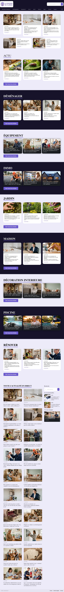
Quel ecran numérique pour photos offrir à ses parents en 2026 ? (31, 151)
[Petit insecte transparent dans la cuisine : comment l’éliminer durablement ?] (32, 19)
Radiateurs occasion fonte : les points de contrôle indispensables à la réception (12, 150)
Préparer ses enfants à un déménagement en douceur (29, 114)
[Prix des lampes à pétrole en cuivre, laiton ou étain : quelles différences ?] (12, 19)
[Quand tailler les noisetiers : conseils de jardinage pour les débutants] (12, 207)
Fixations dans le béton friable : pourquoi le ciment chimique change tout (51, 74)
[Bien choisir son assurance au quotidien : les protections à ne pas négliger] (52, 248)
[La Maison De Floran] (7, 4)
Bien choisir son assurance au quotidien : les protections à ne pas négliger (51, 257)
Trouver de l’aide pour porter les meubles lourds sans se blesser (11, 564)
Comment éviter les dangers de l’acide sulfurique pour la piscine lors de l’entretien (50, 327)
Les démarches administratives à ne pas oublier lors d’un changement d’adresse (12, 583)
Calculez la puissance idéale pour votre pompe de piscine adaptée (12, 328)
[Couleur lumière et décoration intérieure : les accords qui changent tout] (33, 475)
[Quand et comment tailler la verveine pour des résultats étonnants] (52, 207)
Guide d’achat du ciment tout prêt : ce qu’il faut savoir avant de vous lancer (52, 418)
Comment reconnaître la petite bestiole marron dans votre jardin (31, 73)
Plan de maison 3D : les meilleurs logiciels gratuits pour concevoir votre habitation (50, 183)
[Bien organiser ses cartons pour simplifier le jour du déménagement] (12, 105)
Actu (7, 56)
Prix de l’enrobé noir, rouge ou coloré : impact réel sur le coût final (12, 183)
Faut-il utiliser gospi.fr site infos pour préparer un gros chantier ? (52, 41)
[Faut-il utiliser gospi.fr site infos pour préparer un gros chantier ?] (39, 43)
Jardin (52, 402)
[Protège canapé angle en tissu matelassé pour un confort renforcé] (9, 43)
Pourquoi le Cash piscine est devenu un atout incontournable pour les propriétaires (32, 327)
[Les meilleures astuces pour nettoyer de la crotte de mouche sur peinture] (47, 397)
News (52, 395)
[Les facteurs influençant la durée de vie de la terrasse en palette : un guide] (47, 405)
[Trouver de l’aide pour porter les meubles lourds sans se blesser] (13, 554)
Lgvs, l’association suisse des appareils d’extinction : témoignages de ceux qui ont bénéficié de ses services (51, 149)
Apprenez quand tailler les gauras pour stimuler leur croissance (31, 216)
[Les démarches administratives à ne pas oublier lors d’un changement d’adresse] (13, 573)
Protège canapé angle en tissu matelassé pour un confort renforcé (23, 41)
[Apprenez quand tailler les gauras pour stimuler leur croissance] (32, 207)
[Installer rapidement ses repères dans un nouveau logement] (52, 105)
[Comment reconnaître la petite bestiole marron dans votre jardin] (32, 65)
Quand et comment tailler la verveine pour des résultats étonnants (51, 216)
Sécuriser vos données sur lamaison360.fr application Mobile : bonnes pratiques (31, 257)
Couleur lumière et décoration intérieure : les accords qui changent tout (51, 295)
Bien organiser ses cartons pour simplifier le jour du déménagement (11, 114)
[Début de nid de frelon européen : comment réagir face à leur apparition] (12, 65)
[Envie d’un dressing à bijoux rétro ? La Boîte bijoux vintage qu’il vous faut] (13, 515)
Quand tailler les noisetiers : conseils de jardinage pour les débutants (12, 216)
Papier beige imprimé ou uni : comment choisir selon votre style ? (32, 564)
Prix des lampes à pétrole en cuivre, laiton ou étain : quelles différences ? (11, 28)
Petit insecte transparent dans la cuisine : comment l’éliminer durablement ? (30, 28)
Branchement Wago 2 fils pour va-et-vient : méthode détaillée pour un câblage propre (51, 363)
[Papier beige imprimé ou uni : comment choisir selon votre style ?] (33, 554)
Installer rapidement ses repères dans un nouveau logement (51, 114)
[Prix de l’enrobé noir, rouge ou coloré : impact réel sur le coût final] (13, 178)
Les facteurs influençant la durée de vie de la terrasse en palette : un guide (55, 406)
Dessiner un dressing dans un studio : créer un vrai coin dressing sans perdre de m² (12, 505)
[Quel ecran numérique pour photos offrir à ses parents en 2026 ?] (32, 146)
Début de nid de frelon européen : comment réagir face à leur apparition (12, 73)
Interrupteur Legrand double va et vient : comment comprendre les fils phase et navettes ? (51, 28)
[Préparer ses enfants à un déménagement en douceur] (32, 105)
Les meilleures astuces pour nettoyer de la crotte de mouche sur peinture (55, 398)
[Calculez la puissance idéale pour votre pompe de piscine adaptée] (13, 323)
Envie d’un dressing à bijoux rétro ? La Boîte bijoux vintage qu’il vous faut (12, 525)
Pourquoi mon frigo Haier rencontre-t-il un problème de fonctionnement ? (30, 183)
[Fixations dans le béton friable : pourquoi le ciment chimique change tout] (52, 65)
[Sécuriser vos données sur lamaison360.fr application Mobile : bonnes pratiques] (32, 248)
